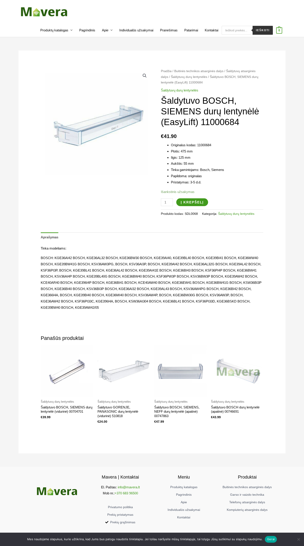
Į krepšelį (192, 202)
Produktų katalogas (54, 30)
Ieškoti (263, 30)
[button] (145, 76)
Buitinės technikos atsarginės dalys (198, 71)
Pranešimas (169, 30)
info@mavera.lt (129, 487)
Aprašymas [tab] (49, 237)
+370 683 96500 (126, 493)
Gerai (271, 539)
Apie (105, 30)
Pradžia (166, 71)
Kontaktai (211, 30)
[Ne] (298, 539)
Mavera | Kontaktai (120, 477)
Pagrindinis (87, 30)
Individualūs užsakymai (136, 30)
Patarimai (191, 30)
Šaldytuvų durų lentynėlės (189, 77)
